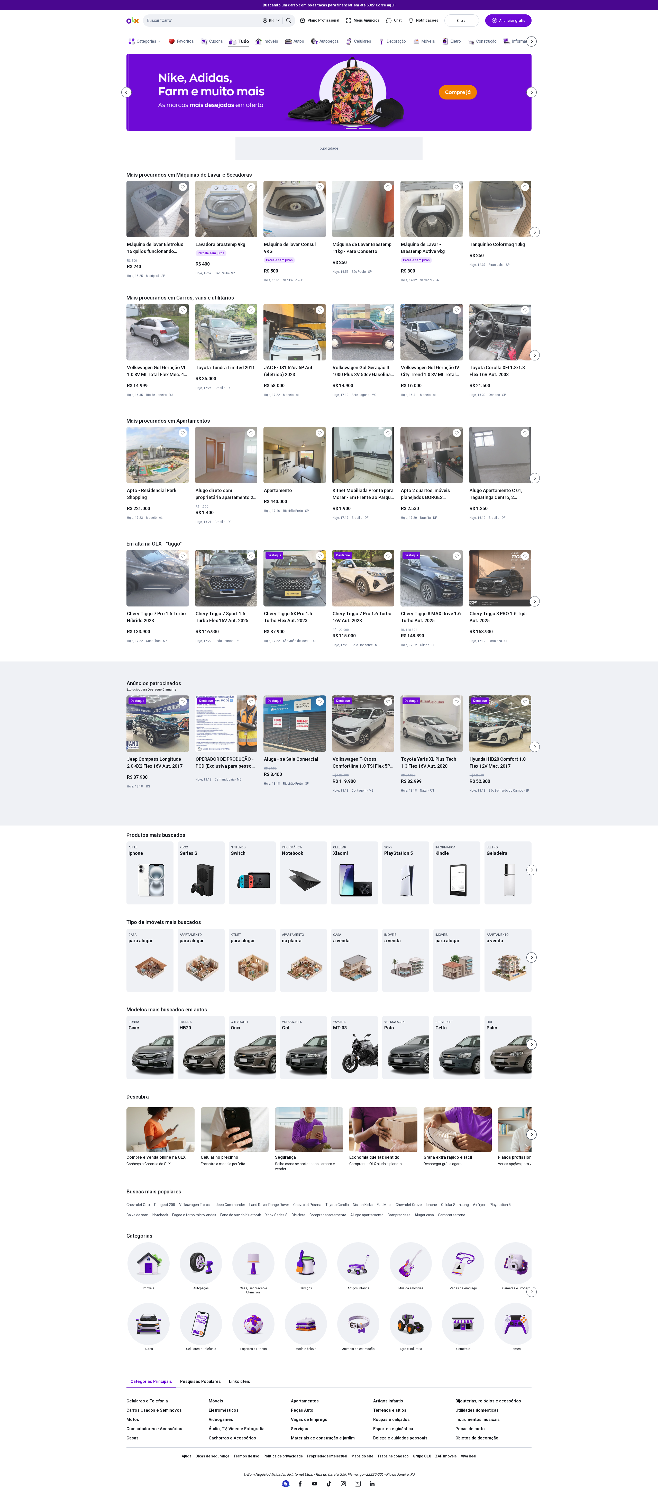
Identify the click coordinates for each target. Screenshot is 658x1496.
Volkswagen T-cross (195, 1205)
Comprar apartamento (327, 1215)
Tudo (243, 41)
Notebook (160, 1215)
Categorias (146, 41)
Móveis (428, 41)
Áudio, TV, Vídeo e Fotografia (236, 1428)
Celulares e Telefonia (147, 1401)
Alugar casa (424, 1215)
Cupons (216, 41)
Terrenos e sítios (389, 1410)
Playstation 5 (500, 1205)
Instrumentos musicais (477, 1419)
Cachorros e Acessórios (232, 1438)
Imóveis (270, 41)
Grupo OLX (422, 1456)
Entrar (461, 21)
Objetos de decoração (476, 1438)
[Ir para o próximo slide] (534, 232)
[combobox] (219, 20)
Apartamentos (305, 1401)
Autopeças (329, 41)
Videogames (221, 1419)
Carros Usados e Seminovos (154, 1410)
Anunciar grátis (512, 21)
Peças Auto (302, 1410)
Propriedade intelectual (327, 1456)
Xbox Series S (276, 1215)
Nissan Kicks (363, 1205)
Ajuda (186, 1456)
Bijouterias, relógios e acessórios (488, 1401)
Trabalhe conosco (393, 1456)
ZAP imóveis (446, 1456)
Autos (299, 41)
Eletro (455, 41)
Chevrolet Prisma (307, 1205)
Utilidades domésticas (477, 1410)
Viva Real (468, 1456)
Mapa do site (362, 1456)
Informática (522, 41)
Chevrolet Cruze (409, 1205)
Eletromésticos (224, 1410)
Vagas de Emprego (309, 1419)
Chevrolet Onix (138, 1205)
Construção (486, 41)
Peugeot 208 (164, 1205)
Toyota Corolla (337, 1205)
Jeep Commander (230, 1205)
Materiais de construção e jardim (323, 1438)
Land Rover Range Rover (269, 1205)
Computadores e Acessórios (154, 1428)
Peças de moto (470, 1428)
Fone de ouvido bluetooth (240, 1215)
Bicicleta (298, 1215)
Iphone (431, 1205)
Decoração (396, 41)
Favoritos (185, 41)
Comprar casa (399, 1215)
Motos (132, 1419)
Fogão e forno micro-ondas (194, 1215)
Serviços (299, 1428)
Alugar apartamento (366, 1215)
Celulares (362, 41)
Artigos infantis (388, 1401)
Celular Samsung (455, 1205)
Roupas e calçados (391, 1419)
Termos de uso (246, 1456)
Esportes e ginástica (393, 1428)
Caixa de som (137, 1215)
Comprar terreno (451, 1215)
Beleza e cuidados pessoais (400, 1438)
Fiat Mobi (384, 1205)
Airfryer (479, 1205)
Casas (132, 1438)
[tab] (151, 1382)
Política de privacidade (283, 1456)
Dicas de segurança (212, 1456)
